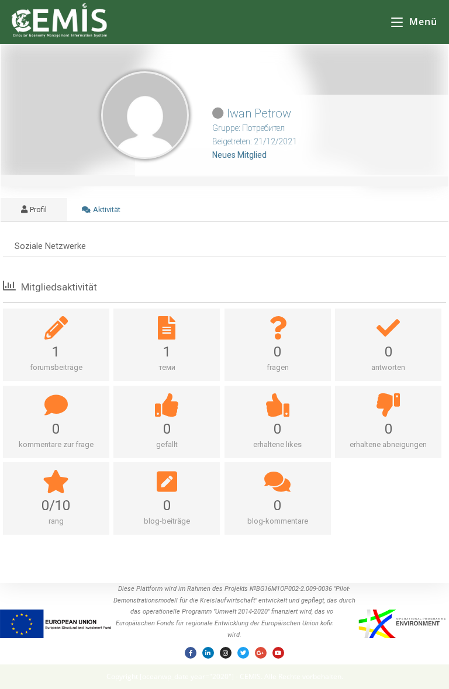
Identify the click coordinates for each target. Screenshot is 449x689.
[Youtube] (278, 653)
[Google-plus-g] (261, 653)
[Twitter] (243, 653)
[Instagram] (226, 653)
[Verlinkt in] (208, 653)
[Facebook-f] (190, 653)
